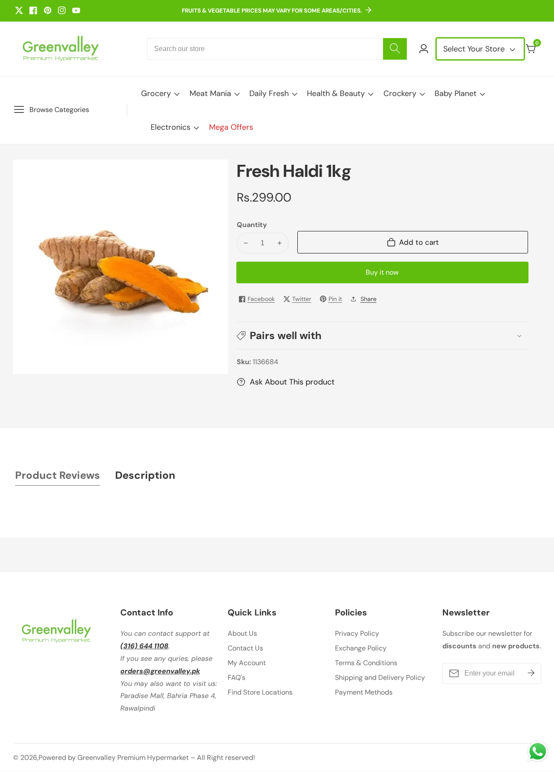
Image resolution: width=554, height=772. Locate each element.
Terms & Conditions (366, 662)
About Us (242, 633)
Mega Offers (231, 127)
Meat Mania (210, 93)
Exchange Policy (361, 648)
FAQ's (236, 677)
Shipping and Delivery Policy (380, 677)
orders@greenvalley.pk (160, 671)
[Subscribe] (531, 673)
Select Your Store (475, 49)
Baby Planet (456, 93)
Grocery (156, 93)
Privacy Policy (357, 633)
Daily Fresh (269, 93)
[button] (382, 335)
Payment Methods (364, 692)
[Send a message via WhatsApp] (538, 751)
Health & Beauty (336, 93)
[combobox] (277, 49)
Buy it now (382, 272)
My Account (247, 662)
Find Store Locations (260, 692)
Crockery (399, 93)
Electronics (170, 127)
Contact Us (245, 648)
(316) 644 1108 (144, 645)
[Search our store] (395, 49)
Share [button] (369, 299)
